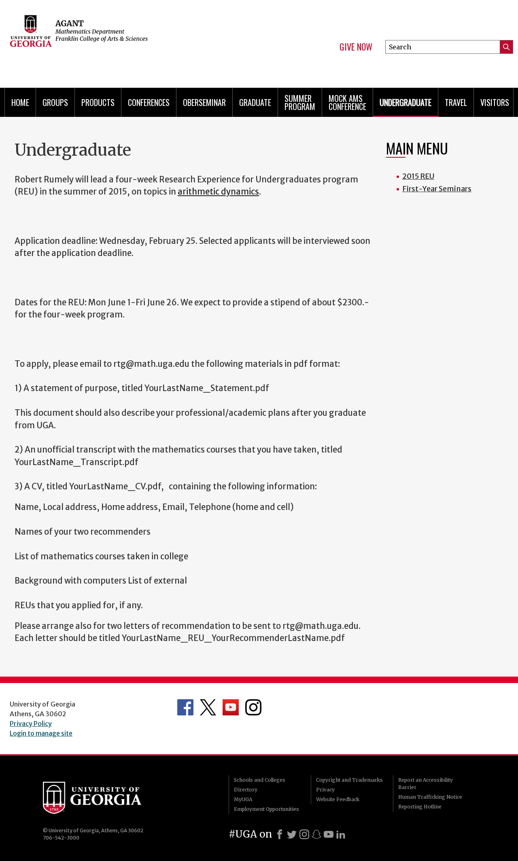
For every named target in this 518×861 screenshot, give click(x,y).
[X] (292, 834)
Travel (456, 102)
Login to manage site (41, 733)
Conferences (149, 102)
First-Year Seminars (436, 188)
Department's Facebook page (185, 707)
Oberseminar (204, 102)
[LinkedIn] (341, 834)
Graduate (255, 102)
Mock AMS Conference (347, 102)
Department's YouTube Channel (231, 707)
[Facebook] (279, 834)
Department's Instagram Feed (253, 707)
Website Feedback (337, 799)
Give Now (356, 47)
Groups (55, 102)
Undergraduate (405, 102)
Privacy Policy (31, 723)
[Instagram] (304, 834)
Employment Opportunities (266, 809)
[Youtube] (328, 834)
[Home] (125, 40)
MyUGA (243, 799)
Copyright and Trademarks (349, 780)
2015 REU (418, 176)
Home (20, 102)
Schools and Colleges (259, 780)
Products (98, 102)
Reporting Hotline (420, 807)
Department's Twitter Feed (208, 707)
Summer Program (299, 102)
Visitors (494, 102)
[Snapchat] (316, 834)
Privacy (325, 790)
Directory (245, 790)
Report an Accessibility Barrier (425, 783)
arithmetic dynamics (218, 191)
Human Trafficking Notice (430, 797)
